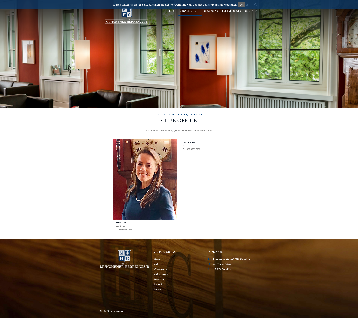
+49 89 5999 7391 (221, 269)
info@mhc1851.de (222, 264)
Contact (251, 11)
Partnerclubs (160, 279)
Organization (189, 11)
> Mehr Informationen (222, 4)
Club (171, 11)
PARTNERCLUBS (231, 11)
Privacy (157, 289)
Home (157, 259)
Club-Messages (161, 274)
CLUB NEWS (211, 11)
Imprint (158, 284)
